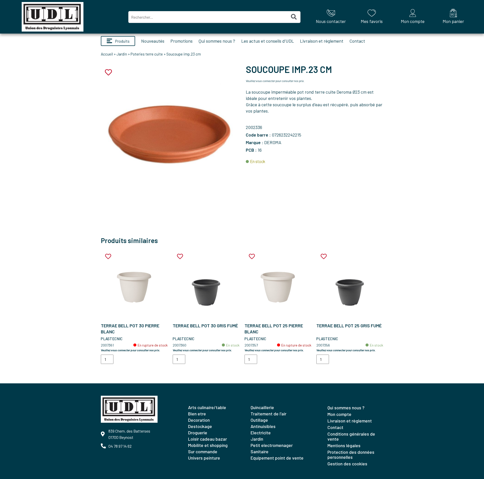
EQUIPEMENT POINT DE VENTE (277, 458)
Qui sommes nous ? (217, 41)
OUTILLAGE (259, 420)
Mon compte (339, 414)
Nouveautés (152, 41)
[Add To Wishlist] (108, 256)
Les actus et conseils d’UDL (267, 41)
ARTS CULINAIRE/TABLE (207, 407)
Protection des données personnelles (350, 454)
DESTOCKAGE (200, 426)
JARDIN (257, 439)
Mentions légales (343, 445)
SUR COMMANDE (202, 451)
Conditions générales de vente (351, 436)
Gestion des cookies (347, 463)
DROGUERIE (197, 432)
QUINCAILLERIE (262, 407)
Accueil (107, 54)
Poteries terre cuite (147, 54)
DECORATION (199, 420)
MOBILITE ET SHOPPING (208, 445)
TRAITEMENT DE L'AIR (268, 413)
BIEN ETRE (197, 413)
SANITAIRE (259, 451)
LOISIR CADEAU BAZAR (207, 439)
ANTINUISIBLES (263, 426)
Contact (357, 41)
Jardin (121, 54)
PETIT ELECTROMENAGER (272, 445)
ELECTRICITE (261, 432)
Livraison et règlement (321, 41)
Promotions (181, 41)
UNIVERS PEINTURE (204, 458)
